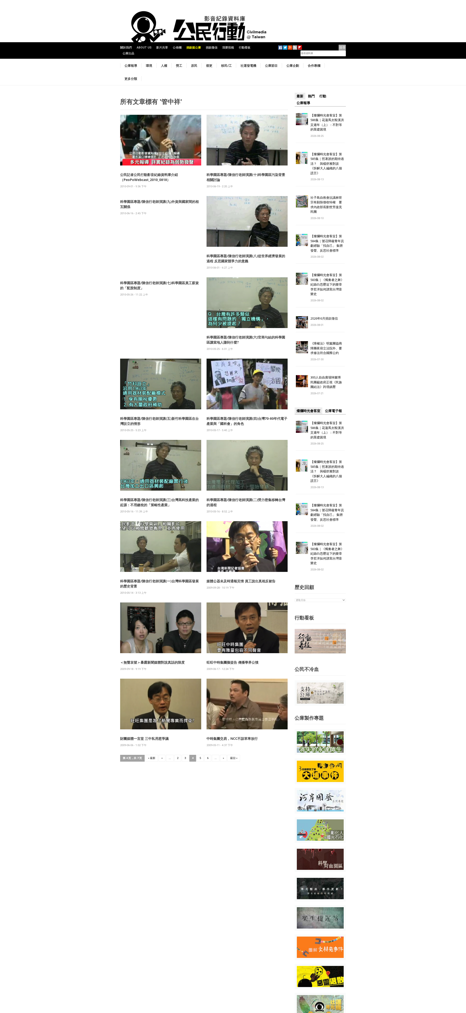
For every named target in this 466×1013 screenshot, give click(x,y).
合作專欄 (314, 65)
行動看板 (244, 47)
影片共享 (162, 47)
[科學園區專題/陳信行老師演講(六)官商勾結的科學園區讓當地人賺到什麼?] (247, 302)
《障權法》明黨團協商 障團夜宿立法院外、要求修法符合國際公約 (327, 348)
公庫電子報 (333, 411)
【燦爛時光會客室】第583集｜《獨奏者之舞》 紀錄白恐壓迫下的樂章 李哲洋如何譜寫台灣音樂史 (327, 284)
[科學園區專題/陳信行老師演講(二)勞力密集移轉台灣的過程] (247, 465)
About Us (144, 47)
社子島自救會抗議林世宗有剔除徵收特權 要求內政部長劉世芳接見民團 (326, 204)
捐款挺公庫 (193, 47)
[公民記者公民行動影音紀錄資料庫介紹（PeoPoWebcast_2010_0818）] (160, 140)
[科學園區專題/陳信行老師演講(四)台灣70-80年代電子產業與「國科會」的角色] (247, 384)
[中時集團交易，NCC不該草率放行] (247, 704)
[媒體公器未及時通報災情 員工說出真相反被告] (247, 546)
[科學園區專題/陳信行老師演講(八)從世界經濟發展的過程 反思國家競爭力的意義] (247, 221)
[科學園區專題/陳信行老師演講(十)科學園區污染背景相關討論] (247, 140)
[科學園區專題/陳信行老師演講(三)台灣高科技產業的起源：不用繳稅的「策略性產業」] (160, 465)
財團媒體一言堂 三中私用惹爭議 (144, 738)
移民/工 (226, 65)
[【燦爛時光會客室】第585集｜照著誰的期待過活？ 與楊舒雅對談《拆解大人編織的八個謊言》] (302, 157)
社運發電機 (248, 65)
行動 (322, 96)
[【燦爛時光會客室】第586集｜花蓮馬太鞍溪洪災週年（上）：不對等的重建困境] (302, 119)
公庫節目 (271, 65)
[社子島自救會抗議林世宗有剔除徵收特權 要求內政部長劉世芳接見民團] (302, 201)
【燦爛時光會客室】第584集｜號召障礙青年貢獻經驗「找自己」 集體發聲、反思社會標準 (327, 243)
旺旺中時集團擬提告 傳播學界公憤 (232, 662)
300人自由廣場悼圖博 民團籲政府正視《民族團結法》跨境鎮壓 (327, 382)
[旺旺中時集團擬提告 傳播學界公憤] (247, 627)
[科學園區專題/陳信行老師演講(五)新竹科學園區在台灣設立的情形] (160, 384)
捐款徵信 (211, 47)
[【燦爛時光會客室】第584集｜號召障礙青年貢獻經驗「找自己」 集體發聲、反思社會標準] (302, 240)
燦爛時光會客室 (308, 411)
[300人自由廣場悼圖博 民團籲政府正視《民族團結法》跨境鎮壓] (302, 381)
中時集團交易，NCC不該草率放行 (232, 738)
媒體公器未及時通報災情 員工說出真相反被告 (241, 581)
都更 (209, 65)
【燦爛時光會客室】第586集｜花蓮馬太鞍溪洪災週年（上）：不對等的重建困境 (327, 122)
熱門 (311, 96)
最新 (300, 96)
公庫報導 (131, 65)
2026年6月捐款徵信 (324, 318)
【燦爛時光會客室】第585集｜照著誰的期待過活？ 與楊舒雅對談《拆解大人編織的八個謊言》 (327, 163)
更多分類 (131, 78)
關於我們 (126, 47)
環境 (149, 65)
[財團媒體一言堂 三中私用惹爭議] (160, 704)
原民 (194, 65)
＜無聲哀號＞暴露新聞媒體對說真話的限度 (152, 662)
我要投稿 (228, 47)
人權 (164, 65)
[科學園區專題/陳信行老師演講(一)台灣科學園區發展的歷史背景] (160, 546)
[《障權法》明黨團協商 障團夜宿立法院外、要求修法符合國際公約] (302, 347)
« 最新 (151, 758)
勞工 (179, 65)
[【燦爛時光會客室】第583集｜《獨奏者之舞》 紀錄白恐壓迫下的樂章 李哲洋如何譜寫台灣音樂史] (302, 278)
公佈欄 (177, 47)
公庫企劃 (292, 65)
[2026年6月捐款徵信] (302, 322)
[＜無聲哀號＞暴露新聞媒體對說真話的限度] (160, 627)
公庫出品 (128, 53)
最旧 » (233, 758)
